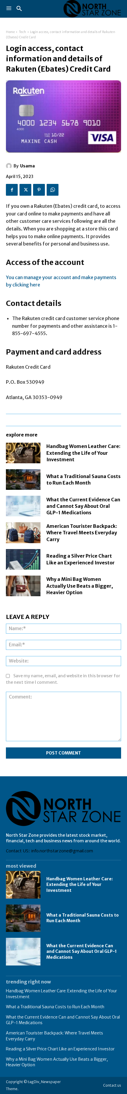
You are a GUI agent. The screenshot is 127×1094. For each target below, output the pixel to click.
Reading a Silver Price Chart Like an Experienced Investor (60, 1049)
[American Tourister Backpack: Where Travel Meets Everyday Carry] (23, 532)
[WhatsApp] (52, 190)
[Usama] (10, 166)
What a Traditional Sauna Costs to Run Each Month (55, 1006)
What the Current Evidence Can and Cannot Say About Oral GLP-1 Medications (83, 506)
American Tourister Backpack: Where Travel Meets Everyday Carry (81, 532)
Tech (22, 32)
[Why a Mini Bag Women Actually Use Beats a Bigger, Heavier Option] (23, 586)
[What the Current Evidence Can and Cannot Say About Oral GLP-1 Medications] (23, 506)
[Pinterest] (39, 190)
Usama (27, 166)
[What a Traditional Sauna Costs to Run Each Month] (23, 479)
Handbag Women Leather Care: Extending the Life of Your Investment (83, 452)
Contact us (112, 1085)
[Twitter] (25, 190)
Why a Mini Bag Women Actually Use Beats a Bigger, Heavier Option (79, 585)
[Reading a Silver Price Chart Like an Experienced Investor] (23, 559)
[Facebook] (12, 190)
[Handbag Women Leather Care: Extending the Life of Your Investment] (23, 453)
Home (10, 32)
